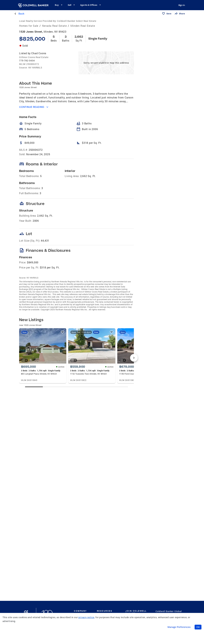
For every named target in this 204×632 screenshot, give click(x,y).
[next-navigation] (134, 358)
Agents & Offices (88, 5)
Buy (57, 5)
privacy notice (86, 617)
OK (198, 627)
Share (182, 13)
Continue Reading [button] (31, 106)
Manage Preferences (179, 627)
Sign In (181, 5)
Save (168, 13)
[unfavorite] (62, 332)
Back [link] (21, 13)
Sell (69, 5)
